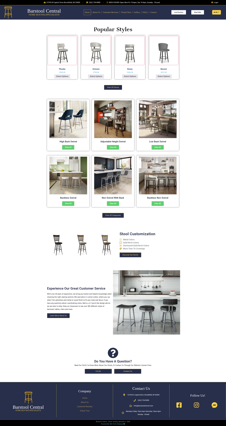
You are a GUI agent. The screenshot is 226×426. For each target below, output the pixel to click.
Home (87, 12)
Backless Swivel (68, 197)
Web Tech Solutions (116, 424)
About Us (96, 12)
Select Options (62, 76)
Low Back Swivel (157, 141)
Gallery (137, 12)
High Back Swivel (68, 141)
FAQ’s (145, 12)
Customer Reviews (110, 12)
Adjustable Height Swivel (113, 141)
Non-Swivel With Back (113, 197)
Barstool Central (44, 11)
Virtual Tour (126, 12)
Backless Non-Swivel (157, 197)
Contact (153, 12)
